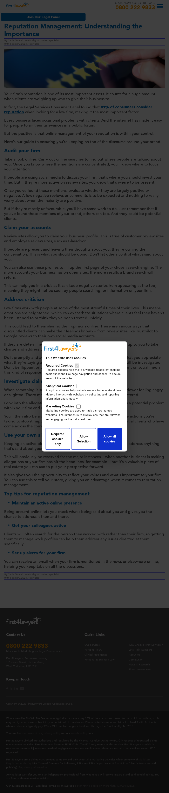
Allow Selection (83, 439)
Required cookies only (57, 439)
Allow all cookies (109, 439)
